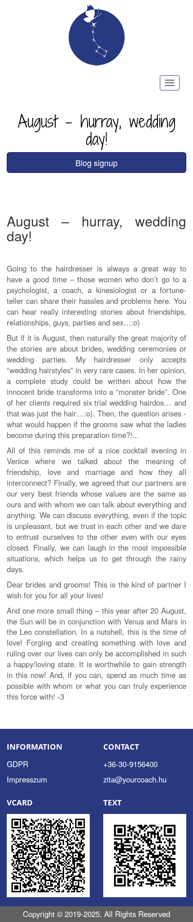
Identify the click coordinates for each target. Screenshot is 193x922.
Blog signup (96, 162)
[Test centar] (96, 36)
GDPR (17, 764)
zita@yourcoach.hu (135, 779)
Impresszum (27, 779)
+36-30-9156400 (130, 764)
